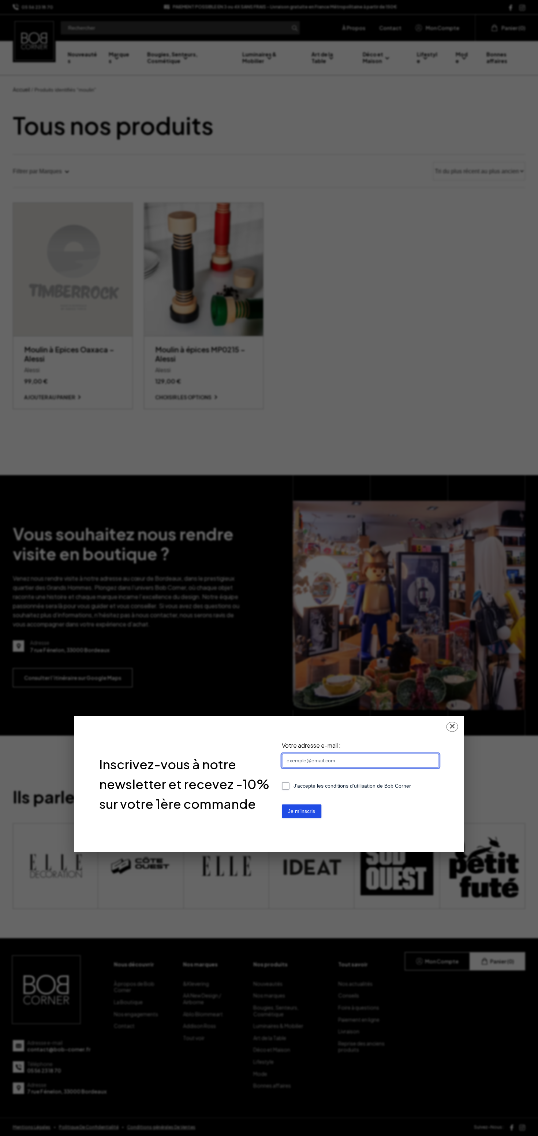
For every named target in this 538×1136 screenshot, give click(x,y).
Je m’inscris (301, 811)
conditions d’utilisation (350, 786)
